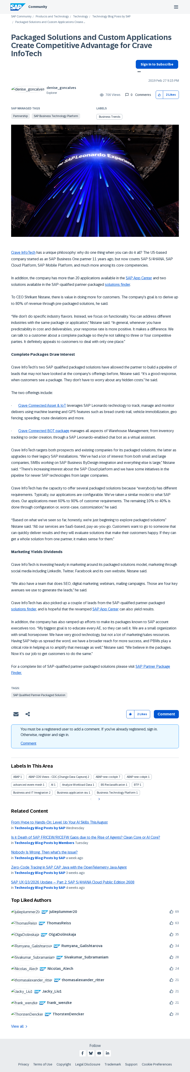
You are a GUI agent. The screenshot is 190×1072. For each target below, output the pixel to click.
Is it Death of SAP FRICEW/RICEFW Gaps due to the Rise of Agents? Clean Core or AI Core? (85, 837)
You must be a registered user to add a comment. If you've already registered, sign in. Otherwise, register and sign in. (89, 732)
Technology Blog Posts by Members (44, 843)
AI (52, 784)
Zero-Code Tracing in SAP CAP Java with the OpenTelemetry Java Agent (69, 867)
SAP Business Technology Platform (56, 116)
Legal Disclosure (87, 1064)
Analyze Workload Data (77, 784)
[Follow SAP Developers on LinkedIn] (107, 1053)
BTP (136, 784)
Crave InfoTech (23, 252)
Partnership (20, 116)
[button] (159, 95)
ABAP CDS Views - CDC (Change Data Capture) (57, 777)
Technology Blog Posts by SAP (111, 16)
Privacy (23, 1064)
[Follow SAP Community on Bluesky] (91, 1053)
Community (37, 7)
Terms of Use (42, 1064)
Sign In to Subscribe (157, 64)
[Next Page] (98, 799)
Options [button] (138, 72)
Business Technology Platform (116, 792)
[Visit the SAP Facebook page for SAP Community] (82, 1053)
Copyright (64, 1064)
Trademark (112, 1064)
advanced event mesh (27, 784)
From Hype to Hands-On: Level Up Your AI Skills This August (59, 822)
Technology (80, 16)
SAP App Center (139, 278)
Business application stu (72, 792)
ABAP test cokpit (137, 777)
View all (17, 1026)
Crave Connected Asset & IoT (42, 405)
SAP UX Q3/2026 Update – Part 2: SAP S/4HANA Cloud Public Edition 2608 (72, 882)
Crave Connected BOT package (43, 431)
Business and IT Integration (30, 792)
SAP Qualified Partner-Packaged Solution (39, 695)
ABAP (16, 777)
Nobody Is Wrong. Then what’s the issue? (44, 852)
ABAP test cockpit (107, 777)
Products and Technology (52, 16)
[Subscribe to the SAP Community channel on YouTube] (99, 1053)
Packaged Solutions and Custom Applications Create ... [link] (50, 22)
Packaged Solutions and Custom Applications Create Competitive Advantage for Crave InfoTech (91, 45)
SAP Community (21, 16)
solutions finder (117, 285)
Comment (28, 743)
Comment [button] (166, 714)
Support (131, 1064)
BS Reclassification (113, 784)
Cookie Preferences (157, 1064)
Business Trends (109, 116)
